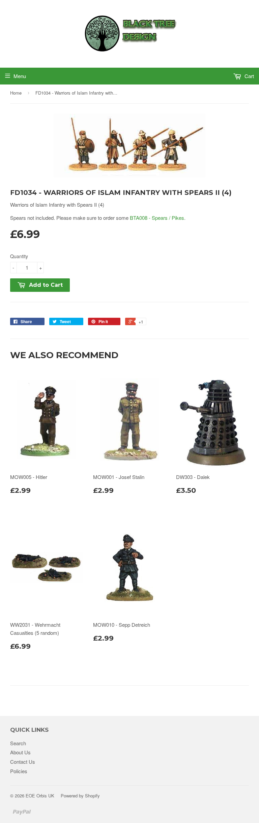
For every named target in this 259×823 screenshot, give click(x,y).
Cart (248, 75)
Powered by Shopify (80, 795)
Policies (18, 771)
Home (16, 93)
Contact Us (22, 761)
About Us (20, 752)
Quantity (19, 256)
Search (18, 743)
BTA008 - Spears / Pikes (157, 217)
